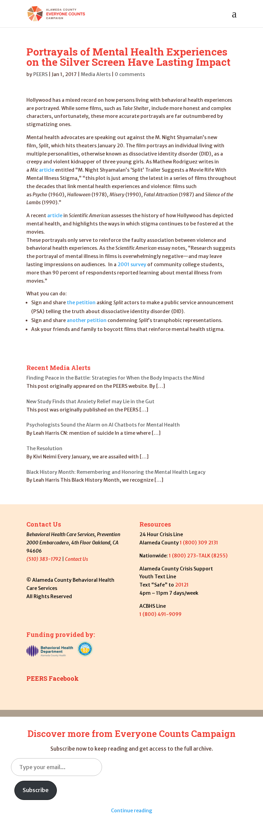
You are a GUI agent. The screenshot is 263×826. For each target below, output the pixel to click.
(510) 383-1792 (43, 559)
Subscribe (36, 790)
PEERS (40, 74)
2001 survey (131, 264)
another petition (87, 320)
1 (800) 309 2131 (199, 543)
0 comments (130, 74)
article (46, 170)
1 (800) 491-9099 (160, 614)
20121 (182, 585)
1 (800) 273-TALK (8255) (198, 556)
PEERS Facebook (52, 678)
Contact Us (76, 559)
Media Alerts (96, 74)
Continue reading (131, 810)
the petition (81, 302)
